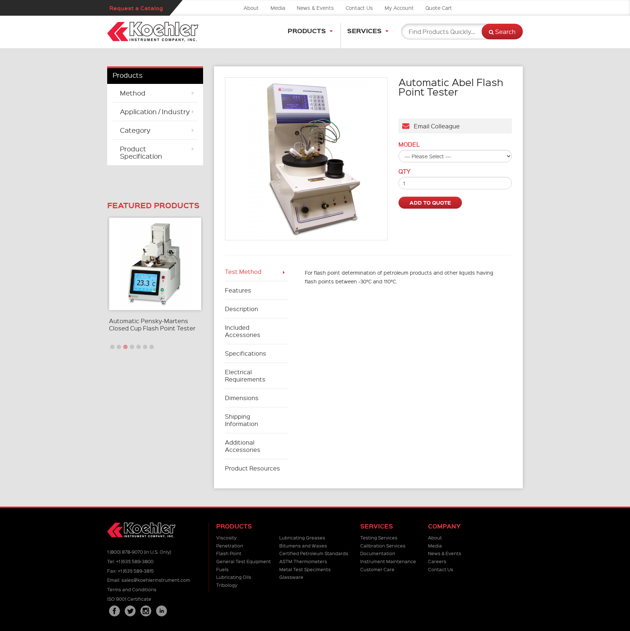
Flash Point (228, 553)
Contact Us (359, 7)
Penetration (229, 545)
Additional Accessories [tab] (242, 445)
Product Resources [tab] (252, 468)
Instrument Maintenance (388, 561)
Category (135, 130)
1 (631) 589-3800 (134, 561)
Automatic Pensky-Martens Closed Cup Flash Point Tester (152, 324)
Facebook (114, 610)
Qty (404, 171)
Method (132, 92)
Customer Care (377, 569)
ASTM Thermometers (303, 561)
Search (505, 31)
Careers (437, 561)
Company (444, 526)
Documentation (377, 553)
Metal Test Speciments (305, 569)
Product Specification (141, 152)
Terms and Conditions (131, 589)
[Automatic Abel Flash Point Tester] (306, 158)
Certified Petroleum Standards (313, 553)
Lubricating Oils (233, 577)
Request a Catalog (136, 8)
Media (278, 7)
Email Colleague (434, 126)
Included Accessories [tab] (242, 331)
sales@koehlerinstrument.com (155, 580)
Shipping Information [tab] (241, 420)
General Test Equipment (243, 561)
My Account (399, 7)
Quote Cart (438, 7)
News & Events (315, 7)
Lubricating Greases (302, 537)
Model (409, 144)
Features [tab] (238, 290)
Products (307, 30)
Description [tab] (241, 309)
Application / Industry (155, 111)
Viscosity (226, 537)
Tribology (226, 585)
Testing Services (378, 537)
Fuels (222, 569)
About (251, 7)
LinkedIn (161, 610)
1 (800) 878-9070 (125, 552)
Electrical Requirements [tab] (245, 375)
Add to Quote (430, 202)
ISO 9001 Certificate (129, 599)
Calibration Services (382, 545)
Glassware (291, 577)
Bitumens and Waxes (303, 545)
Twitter (130, 610)
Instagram (145, 610)
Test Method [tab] (243, 271)
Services (364, 30)
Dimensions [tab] (241, 398)
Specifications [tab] (245, 353)
